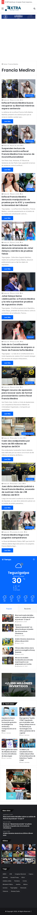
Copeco (31, 874)
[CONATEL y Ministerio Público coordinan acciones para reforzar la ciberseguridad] (30, 861)
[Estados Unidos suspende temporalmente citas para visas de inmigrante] (30, 854)
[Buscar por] (34, 9)
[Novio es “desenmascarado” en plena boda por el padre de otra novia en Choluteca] (7, 628)
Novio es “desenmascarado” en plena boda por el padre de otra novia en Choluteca (24, 629)
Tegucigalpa (13, 888)
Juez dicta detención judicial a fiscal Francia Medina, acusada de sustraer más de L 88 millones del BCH (18, 490)
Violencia (5, 891)
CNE (10, 874)
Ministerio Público (8, 884)
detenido (5, 877)
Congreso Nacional (20, 874)
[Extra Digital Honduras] (13, 8)
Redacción (6, 100)
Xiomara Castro (15, 891)
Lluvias (25, 881)
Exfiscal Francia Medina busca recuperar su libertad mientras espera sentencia (18, 105)
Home (5, 64)
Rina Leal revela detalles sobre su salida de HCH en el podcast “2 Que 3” (24, 617)
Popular (9, 609)
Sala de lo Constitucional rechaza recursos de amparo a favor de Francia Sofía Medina (18, 347)
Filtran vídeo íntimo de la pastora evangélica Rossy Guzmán (25, 650)
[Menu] (3, 9)
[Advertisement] (18, 40)
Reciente (27, 609)
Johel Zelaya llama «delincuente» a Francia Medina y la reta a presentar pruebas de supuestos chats (18, 300)
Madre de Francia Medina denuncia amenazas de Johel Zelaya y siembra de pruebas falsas (17, 249)
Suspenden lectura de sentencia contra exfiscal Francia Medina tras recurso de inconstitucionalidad (18, 152)
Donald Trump (15, 877)
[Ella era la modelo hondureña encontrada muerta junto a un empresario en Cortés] (7, 660)
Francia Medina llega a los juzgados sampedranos (15, 536)
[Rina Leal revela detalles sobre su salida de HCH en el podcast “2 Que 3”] (7, 618)
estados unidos (7, 881)
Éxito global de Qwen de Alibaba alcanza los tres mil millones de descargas (9, 753)
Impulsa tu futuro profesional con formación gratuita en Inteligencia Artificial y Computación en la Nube (9, 724)
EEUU (23, 877)
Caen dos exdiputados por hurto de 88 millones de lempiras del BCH (16, 443)
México (25, 884)
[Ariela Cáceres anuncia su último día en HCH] (7, 642)
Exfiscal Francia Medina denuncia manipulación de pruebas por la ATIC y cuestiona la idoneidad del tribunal (18, 201)
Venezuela (23, 888)
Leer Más (7, 121)
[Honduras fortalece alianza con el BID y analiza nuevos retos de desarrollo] (18, 861)
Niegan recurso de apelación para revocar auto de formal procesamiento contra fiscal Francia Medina (17, 394)
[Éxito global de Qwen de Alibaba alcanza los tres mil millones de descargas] (9, 743)
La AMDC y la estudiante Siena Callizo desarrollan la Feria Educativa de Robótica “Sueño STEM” (27, 755)
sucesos (5, 888)
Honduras (17, 881)
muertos (18, 884)
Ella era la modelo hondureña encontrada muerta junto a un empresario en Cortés (24, 661)
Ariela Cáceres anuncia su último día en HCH (25, 640)
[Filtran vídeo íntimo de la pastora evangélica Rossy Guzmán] (7, 651)
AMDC (4, 874)
